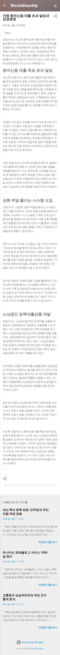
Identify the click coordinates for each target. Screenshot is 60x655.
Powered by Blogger (32, 642)
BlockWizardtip (24, 5)
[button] (55, 16)
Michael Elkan (37, 649)
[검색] (55, 7)
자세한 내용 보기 (47, 542)
